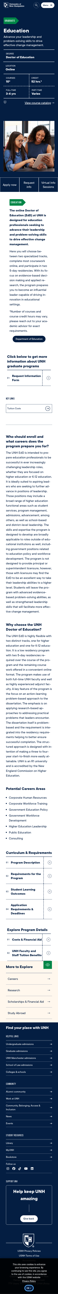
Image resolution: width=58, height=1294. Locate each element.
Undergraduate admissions (20, 1044)
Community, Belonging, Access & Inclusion (23, 1107)
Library (9, 1143)
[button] (48, 378)
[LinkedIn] (32, 1168)
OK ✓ (29, 1288)
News (9, 1116)
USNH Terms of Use (29, 1255)
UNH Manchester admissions (21, 1058)
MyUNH (10, 1150)
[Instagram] (8, 1168)
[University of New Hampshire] (15, 5)
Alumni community (16, 1091)
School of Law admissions (19, 1065)
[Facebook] (14, 1168)
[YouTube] (27, 1168)
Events (9, 1123)
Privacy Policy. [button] (29, 1281)
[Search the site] (36, 5)
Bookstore (11, 1157)
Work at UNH (12, 1098)
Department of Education (29, 339)
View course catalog (38, 103)
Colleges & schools (16, 1072)
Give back (29, 1218)
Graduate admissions (17, 1051)
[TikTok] (20, 1168)
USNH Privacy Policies (29, 1251)
